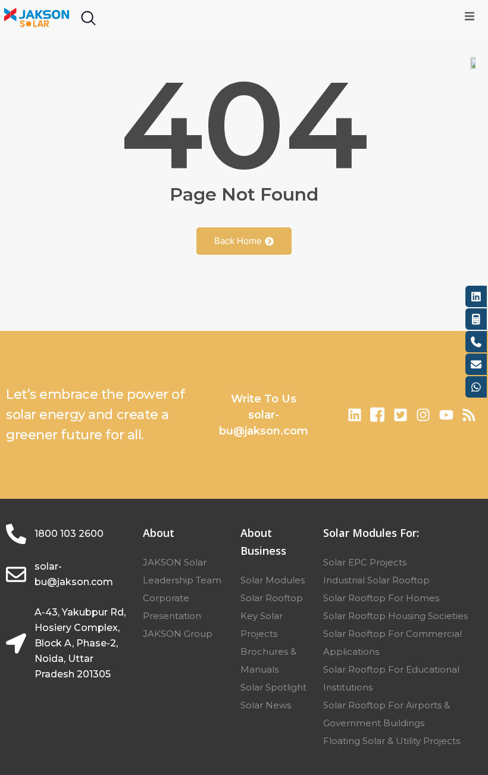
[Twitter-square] (400, 415)
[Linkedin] (354, 415)
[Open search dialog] (88, 21)
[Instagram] (423, 415)
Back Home (238, 240)
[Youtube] (445, 415)
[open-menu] (469, 17)
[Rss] (469, 415)
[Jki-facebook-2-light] (377, 415)
